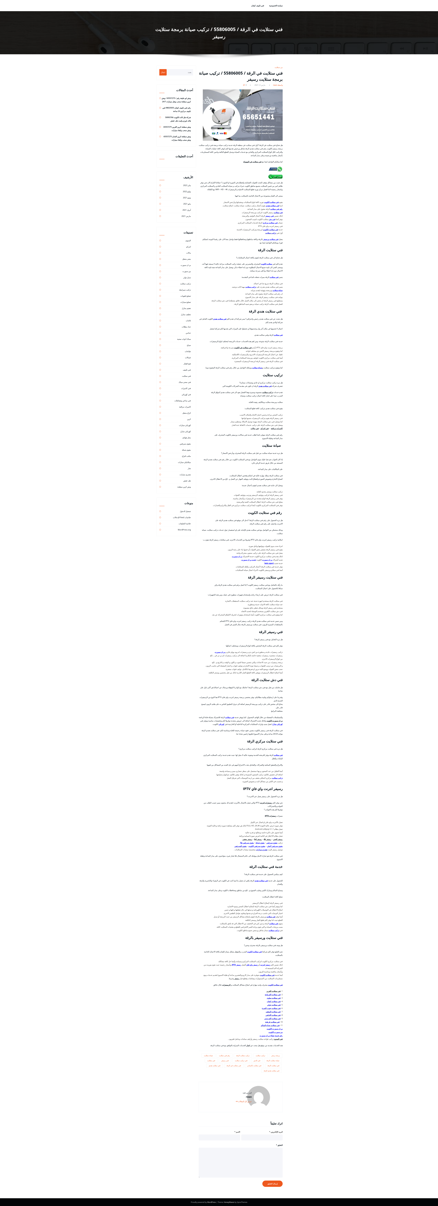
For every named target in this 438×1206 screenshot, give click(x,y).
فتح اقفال (187, 363)
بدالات (188, 253)
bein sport (269, 563)
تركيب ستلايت (250, 287)
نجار (189, 468)
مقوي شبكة (260, 843)
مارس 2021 (186, 216)
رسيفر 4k (267, 839)
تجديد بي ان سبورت (248, 560)
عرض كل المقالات (244, 1101)
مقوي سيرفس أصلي (275, 846)
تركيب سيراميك (185, 290)
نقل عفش (187, 480)
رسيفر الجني (278, 839)
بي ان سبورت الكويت (275, 720)
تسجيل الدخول (185, 511)
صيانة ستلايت (277, 290)
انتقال (163, 72)
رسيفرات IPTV (270, 816)
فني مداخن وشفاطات (182, 400)
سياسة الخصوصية (276, 5)
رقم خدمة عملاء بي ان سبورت (271, 1035)
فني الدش (257, 1060)
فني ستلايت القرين (273, 991)
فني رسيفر (269, 216)
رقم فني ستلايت (276, 209)
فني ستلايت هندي (272, 205)
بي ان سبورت (237, 556)
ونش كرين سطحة (184, 487)
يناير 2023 (187, 185)
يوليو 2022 (187, 191)
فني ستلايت (279, 67)
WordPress (211, 1202)
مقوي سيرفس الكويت (256, 846)
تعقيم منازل (186, 308)
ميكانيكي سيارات (184, 462)
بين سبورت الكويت (276, 1032)
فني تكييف (187, 370)
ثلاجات (188, 320)
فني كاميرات (186, 388)
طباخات (188, 351)
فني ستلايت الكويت (271, 202)
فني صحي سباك (185, 382)
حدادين (188, 333)
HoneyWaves (229, 1202)
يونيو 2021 (187, 197)
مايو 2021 (187, 204)
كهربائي (221, 724)
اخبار (248, 1045)
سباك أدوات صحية (184, 339)
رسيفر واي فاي (252, 965)
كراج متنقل (186, 413)
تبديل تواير (187, 277)
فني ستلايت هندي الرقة (271, 1071)
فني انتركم (265, 428)
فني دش (272, 219)
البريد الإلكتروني (276, 1132)
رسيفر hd (258, 839)
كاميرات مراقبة (277, 428)
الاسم (237, 1132)
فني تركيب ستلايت (241, 1060)
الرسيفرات (226, 985)
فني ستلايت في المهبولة (252, 161)
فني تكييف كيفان (257, 5)
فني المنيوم (278, 1039)
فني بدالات (255, 428)
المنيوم (188, 240)
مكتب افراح (186, 456)
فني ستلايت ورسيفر (270, 239)
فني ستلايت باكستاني (254, 1065)
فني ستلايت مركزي (270, 222)
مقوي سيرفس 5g (247, 843)
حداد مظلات (186, 326)
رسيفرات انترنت (266, 802)
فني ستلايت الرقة (273, 1065)
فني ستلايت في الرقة (234, 1065)
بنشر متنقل (186, 259)
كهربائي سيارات (185, 425)
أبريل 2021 (186, 210)
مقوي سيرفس (271, 843)
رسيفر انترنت (265, 965)
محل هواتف (186, 437)
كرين (189, 419)
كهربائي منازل (277, 724)
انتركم (188, 246)
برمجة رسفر (275, 1055)
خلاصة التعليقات (185, 523)
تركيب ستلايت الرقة (243, 1055)
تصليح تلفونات (185, 296)
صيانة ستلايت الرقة (272, 1060)
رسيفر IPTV (236, 965)
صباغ (189, 345)
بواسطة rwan (278, 85)
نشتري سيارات (185, 474)
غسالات (188, 357)
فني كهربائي (186, 394)
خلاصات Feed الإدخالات (182, 517)
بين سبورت (186, 271)
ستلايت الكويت (266, 264)
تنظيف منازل (186, 314)
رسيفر (236, 978)
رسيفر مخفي (247, 839)
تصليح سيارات (185, 302)
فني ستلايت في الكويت (243, 347)
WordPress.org (184, 529)
